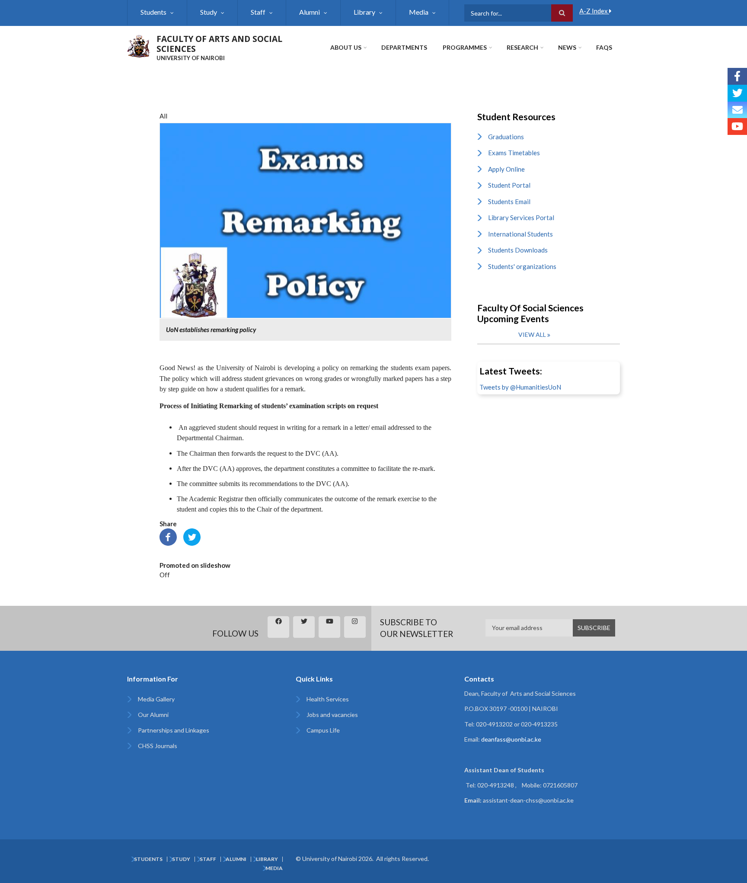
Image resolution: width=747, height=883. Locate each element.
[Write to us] (737, 110)
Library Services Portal (521, 217)
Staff (258, 12)
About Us (345, 47)
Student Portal (509, 185)
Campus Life (323, 730)
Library (364, 12)
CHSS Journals (157, 745)
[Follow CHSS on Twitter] (737, 93)
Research (522, 47)
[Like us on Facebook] (737, 76)
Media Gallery (156, 699)
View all (532, 334)
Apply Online (506, 169)
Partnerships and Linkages (173, 730)
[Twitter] (192, 536)
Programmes (465, 47)
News (567, 47)
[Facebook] (168, 536)
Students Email (509, 201)
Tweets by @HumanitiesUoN (520, 387)
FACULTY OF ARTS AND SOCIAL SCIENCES (219, 43)
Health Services (327, 699)
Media (418, 12)
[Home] (138, 45)
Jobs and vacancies (332, 714)
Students (153, 12)
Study (208, 12)
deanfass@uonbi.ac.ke (511, 739)
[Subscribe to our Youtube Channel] (737, 126)
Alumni (309, 12)
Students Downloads (518, 250)
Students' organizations (522, 266)
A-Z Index (594, 11)
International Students (520, 234)
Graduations (506, 137)
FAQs (604, 47)
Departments (404, 47)
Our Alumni (153, 714)
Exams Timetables (514, 153)
